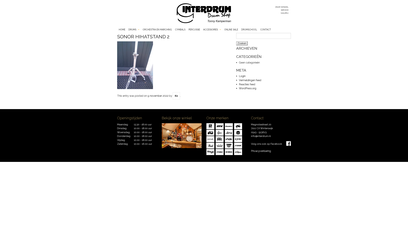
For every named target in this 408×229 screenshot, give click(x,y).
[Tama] (220, 151)
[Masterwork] (210, 138)
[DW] (210, 132)
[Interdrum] (204, 12)
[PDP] (238, 138)
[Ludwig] (229, 132)
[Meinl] (220, 138)
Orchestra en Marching (157, 29)
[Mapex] (238, 132)
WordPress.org (247, 88)
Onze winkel (281, 7)
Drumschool (249, 29)
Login (242, 76)
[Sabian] (229, 145)
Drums (132, 29)
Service (284, 10)
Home (122, 29)
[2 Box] (210, 126)
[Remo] (220, 145)
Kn (176, 95)
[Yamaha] (229, 151)
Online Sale (231, 29)
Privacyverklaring (261, 151)
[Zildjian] (238, 151)
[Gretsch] (220, 132)
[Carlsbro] (229, 126)
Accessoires (210, 29)
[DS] (238, 126)
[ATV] (220, 126)
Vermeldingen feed (250, 80)
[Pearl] (210, 145)
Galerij (284, 13)
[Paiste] (229, 138)
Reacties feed (247, 84)
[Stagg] (210, 151)
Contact (265, 29)
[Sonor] (238, 145)
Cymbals (180, 29)
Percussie (194, 29)
